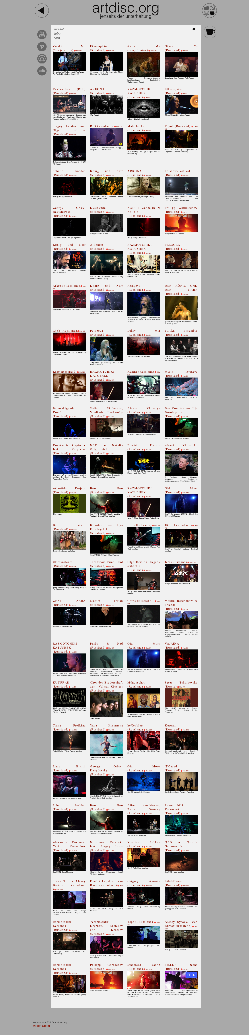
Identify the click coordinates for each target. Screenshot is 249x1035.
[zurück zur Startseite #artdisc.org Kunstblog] (209, 17)
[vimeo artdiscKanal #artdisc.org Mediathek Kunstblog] (42, 52)
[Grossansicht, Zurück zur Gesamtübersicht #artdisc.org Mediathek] (194, 30)
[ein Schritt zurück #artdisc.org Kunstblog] (41, 17)
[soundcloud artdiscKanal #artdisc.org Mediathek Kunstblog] (42, 76)
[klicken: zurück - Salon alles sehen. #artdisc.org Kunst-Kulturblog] (210, 38)
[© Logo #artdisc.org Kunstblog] (125, 10)
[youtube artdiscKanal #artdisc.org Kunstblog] (42, 40)
